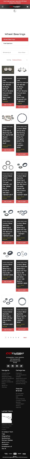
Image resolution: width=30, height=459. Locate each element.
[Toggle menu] (4, 6)
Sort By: (9, 60)
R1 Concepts (20, 393)
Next (25, 337)
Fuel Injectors (8, 43)
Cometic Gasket (21, 400)
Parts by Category (21, 382)
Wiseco (18, 405)
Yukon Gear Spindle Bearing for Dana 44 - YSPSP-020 (22, 317)
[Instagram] (13, 366)
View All (18, 407)
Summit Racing (20, 383)
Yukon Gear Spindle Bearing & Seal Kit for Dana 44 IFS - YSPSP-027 (22, 229)
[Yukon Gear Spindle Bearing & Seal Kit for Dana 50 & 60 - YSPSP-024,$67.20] (8, 301)
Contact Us (5, 375)
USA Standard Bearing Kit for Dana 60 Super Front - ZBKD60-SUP (8, 136)
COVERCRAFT (20, 404)
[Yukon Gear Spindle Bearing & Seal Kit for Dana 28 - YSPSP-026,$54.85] (8, 254)
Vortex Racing (20, 399)
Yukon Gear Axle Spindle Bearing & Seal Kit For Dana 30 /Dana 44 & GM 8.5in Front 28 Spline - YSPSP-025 (22, 274)
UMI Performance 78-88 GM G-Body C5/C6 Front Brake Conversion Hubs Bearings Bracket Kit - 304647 (22, 91)
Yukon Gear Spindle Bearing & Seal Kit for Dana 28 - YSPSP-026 (8, 270)
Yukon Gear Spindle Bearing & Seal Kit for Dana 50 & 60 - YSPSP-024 (8, 318)
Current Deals (6, 373)
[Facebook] (8, 366)
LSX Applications (21, 375)
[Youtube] (17, 366)
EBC (17, 397)
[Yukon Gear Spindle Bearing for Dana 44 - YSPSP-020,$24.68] (22, 301)
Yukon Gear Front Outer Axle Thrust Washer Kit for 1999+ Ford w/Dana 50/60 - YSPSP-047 (8, 185)
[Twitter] (21, 366)
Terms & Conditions (8, 378)
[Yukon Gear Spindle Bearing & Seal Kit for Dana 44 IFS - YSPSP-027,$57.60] (22, 213)
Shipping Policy (6, 376)
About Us (4, 385)
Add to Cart (8, 104)
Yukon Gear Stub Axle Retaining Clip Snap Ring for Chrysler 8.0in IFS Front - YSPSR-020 (22, 138)
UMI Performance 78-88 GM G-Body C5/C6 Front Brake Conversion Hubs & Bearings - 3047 (8, 90)
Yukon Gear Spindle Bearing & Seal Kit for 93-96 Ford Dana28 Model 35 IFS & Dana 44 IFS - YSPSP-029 (22, 185)
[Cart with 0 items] (25, 6)
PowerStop (19, 395)
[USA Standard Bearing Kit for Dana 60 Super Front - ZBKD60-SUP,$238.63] (8, 118)
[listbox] (20, 60)
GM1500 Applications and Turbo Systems (21, 378)
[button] (15, 52)
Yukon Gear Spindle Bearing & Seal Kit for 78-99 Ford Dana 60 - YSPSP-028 (8, 229)
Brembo (18, 402)
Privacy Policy (6, 380)
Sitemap (4, 387)
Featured (19, 373)
